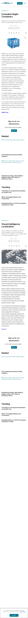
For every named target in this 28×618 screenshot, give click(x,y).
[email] (18, 33)
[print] (25, 33)
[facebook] (9, 33)
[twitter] (14, 33)
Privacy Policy (22, 611)
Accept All (14, 615)
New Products (5, 10)
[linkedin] (11, 33)
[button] (3, 3)
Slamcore (4, 329)
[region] (14, 613)
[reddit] (16, 33)
